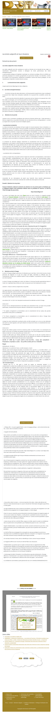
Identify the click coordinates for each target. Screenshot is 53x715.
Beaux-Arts (9, 694)
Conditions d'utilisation (29, 702)
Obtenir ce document (27, 58)
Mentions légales (18, 702)
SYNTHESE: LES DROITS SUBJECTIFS (13, 636)
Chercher (46, 11)
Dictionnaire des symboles (27, 694)
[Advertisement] (26, 42)
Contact (11, 702)
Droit (9, 16)
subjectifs (26, 658)
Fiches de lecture (39, 697)
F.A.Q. (6, 702)
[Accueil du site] (26, 4)
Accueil (4, 16)
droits (20, 658)
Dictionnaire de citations (12, 695)
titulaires (32, 658)
